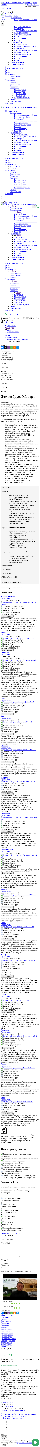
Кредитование (11, 74)
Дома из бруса (15, 42)
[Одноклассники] (14, 347)
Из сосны (17, 37)
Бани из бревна (20, 90)
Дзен (9, 330)
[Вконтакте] (6, 1422)
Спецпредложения (17, 64)
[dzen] (6, 1428)
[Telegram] (6, 1425)
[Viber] (8, 347)
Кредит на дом (15, 76)
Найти (4, 1436)
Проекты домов (11, 16)
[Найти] (2, 24)
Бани (7, 70)
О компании (10, 80)
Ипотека (13, 78)
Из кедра (17, 40)
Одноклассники (13, 332)
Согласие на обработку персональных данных (18, 1414)
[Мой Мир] (17, 347)
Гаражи (8, 72)
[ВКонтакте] (2, 347)
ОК (4, 1445)
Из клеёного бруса (21, 44)
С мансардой (19, 29)
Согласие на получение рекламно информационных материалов (13, 1417)
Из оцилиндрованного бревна (25, 20)
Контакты (9, 103)
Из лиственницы (20, 38)
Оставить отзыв (7, 1235)
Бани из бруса (19, 92)
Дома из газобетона (17, 62)
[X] (5, 347)
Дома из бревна (16, 18)
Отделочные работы (22, 98)
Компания (5, 1317)
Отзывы (13, 100)
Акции (8, 66)
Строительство (15, 102)
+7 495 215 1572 (33, 5)
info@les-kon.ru (9, 322)
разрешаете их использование (27, 1443)
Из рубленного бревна (22, 27)
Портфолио (14, 88)
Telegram (10, 328)
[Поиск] (34, 206)
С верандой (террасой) (22, 35)
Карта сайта (5, 1331)
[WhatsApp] (11, 347)
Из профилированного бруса (25, 46)
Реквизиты (14, 86)
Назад (14, 206)
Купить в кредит (7, 616)
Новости (13, 82)
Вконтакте (11, 326)
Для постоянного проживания (25, 31)
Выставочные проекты (14, 68)
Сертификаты (15, 84)
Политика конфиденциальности (13, 1410)
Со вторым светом (21, 33)
